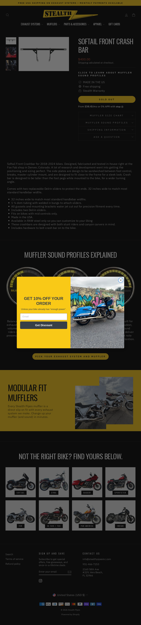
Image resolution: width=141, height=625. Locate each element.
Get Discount (43, 325)
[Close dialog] (120, 280)
